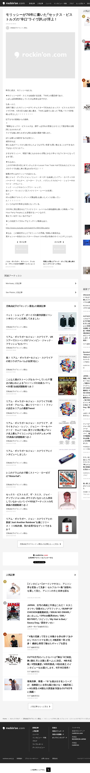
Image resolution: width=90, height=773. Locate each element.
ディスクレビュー (38, 747)
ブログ (71, 3)
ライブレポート (37, 744)
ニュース (48, 3)
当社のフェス (56, 731)
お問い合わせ (45, 758)
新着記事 (32, 3)
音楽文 (54, 728)
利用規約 (19, 758)
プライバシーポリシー (31, 758)
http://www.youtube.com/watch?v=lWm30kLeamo (28, 228)
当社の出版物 (56, 734)
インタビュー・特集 (60, 3)
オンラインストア (58, 737)
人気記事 (40, 3)
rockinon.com (14, 3)
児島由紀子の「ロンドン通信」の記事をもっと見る (39, 544)
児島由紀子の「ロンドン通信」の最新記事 (26, 306)
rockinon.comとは (8, 758)
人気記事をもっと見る (39, 706)
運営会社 (55, 758)
